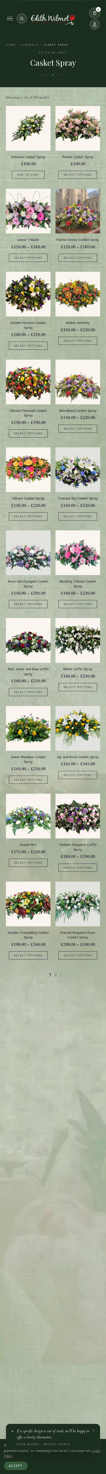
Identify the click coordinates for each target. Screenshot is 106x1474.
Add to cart (28, 174)
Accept (16, 1466)
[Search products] (22, 18)
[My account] (95, 24)
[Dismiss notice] (93, 1430)
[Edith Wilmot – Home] (53, 20)
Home (11, 44)
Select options (78, 174)
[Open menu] (10, 19)
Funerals (29, 44)
